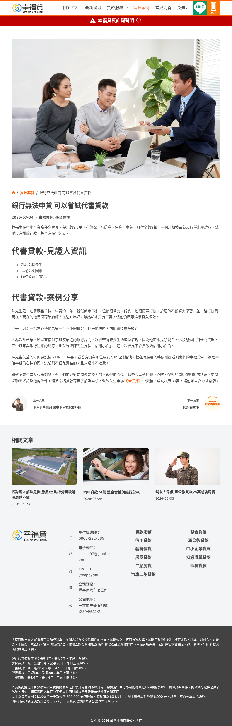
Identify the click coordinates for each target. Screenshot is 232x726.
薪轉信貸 (143, 548)
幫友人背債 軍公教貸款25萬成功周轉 (185, 492)
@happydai (88, 575)
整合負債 (62, 217)
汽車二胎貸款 (143, 574)
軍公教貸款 (198, 540)
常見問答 (163, 7)
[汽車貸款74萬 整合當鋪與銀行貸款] (115, 466)
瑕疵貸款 (198, 565)
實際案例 (141, 7)
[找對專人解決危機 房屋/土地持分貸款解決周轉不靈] (44, 466)
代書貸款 (132, 380)
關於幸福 (71, 7)
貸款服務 (115, 7)
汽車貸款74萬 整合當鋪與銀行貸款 (111, 492)
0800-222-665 (91, 538)
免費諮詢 (185, 7)
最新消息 (93, 7)
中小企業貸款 (198, 548)
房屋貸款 (143, 557)
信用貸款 (143, 540)
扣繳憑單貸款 (198, 557)
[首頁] (13, 193)
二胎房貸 (143, 565)
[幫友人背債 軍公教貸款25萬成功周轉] (187, 466)
